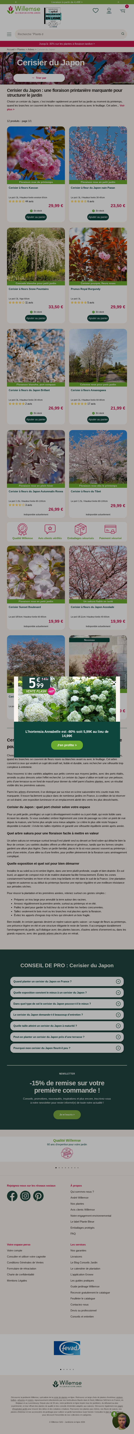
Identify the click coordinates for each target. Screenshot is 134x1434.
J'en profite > (67, 745)
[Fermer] (114, 682)
